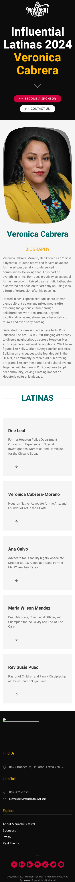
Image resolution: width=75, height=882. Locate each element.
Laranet (26, 880)
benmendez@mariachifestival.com (27, 799)
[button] (70, 9)
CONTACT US (40, 108)
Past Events (11, 843)
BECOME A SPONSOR (40, 98)
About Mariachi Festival (19, 824)
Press (7, 837)
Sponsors (9, 830)
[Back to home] (37, 9)
